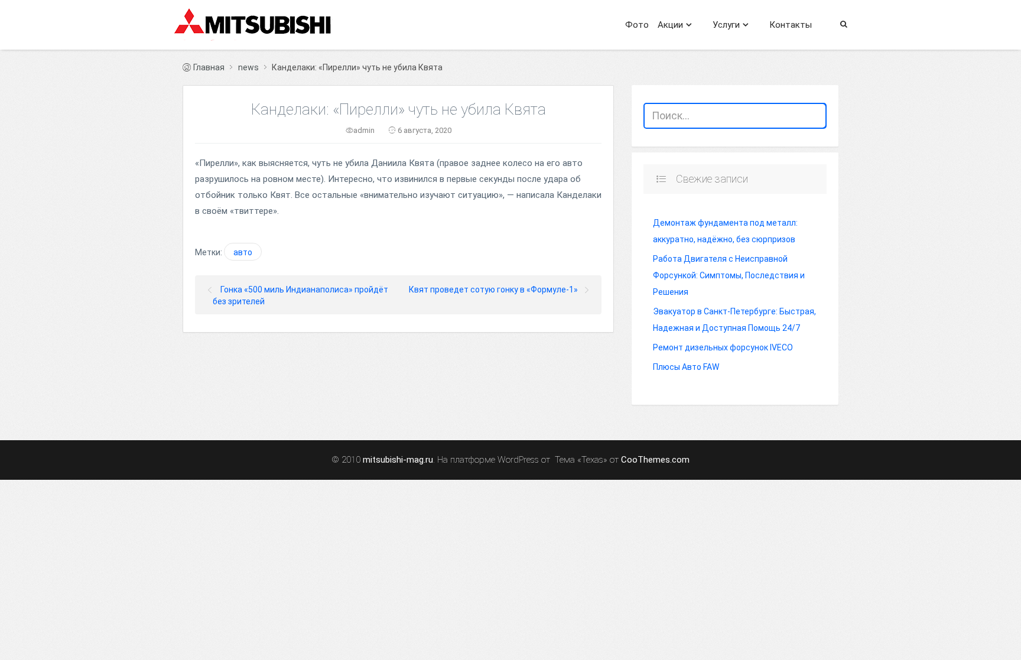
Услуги (726, 24)
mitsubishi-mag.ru (398, 460)
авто (242, 252)
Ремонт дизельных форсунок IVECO (723, 347)
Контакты (790, 24)
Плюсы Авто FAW (686, 367)
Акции (670, 24)
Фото (637, 24)
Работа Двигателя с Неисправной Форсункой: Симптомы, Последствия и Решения (729, 275)
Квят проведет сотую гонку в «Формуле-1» (493, 289)
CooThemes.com (655, 460)
